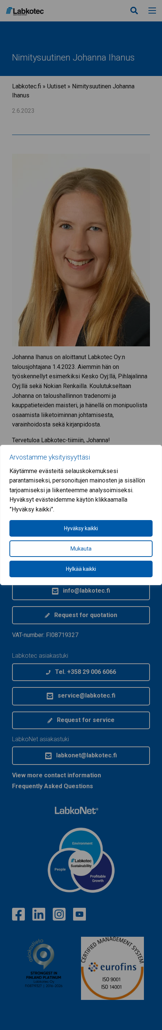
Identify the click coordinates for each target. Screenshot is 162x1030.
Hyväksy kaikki (81, 528)
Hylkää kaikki (81, 569)
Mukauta (81, 549)
